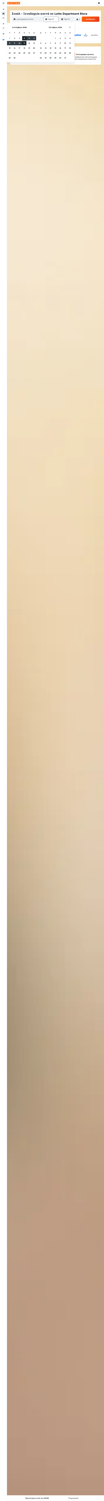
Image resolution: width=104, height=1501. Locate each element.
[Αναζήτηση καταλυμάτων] (3, 14)
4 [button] (24, 38)
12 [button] (29, 43)
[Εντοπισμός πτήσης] (3, 28)
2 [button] (14, 38)
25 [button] (24, 53)
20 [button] (34, 48)
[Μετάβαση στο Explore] (3, 24)
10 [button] (19, 43)
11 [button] (24, 43)
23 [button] (14, 53)
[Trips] (3, 34)
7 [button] (50, 43)
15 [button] (9, 48)
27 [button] (34, 53)
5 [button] (29, 38)
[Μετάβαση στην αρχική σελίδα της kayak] (13, 3)
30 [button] (15, 58)
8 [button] (9, 43)
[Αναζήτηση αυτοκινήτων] (3, 18)
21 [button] (50, 53)
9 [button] (14, 43)
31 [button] (65, 58)
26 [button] (29, 53)
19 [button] (29, 48)
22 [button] (10, 53)
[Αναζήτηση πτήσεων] (3, 9)
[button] (3, 3)
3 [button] (19, 38)
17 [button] (19, 48)
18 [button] (24, 48)
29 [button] (10, 58)
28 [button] (50, 58)
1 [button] (9, 38)
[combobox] (29, 19)
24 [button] (19, 53)
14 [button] (50, 48)
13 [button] (34, 43)
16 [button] (14, 48)
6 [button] (34, 38)
